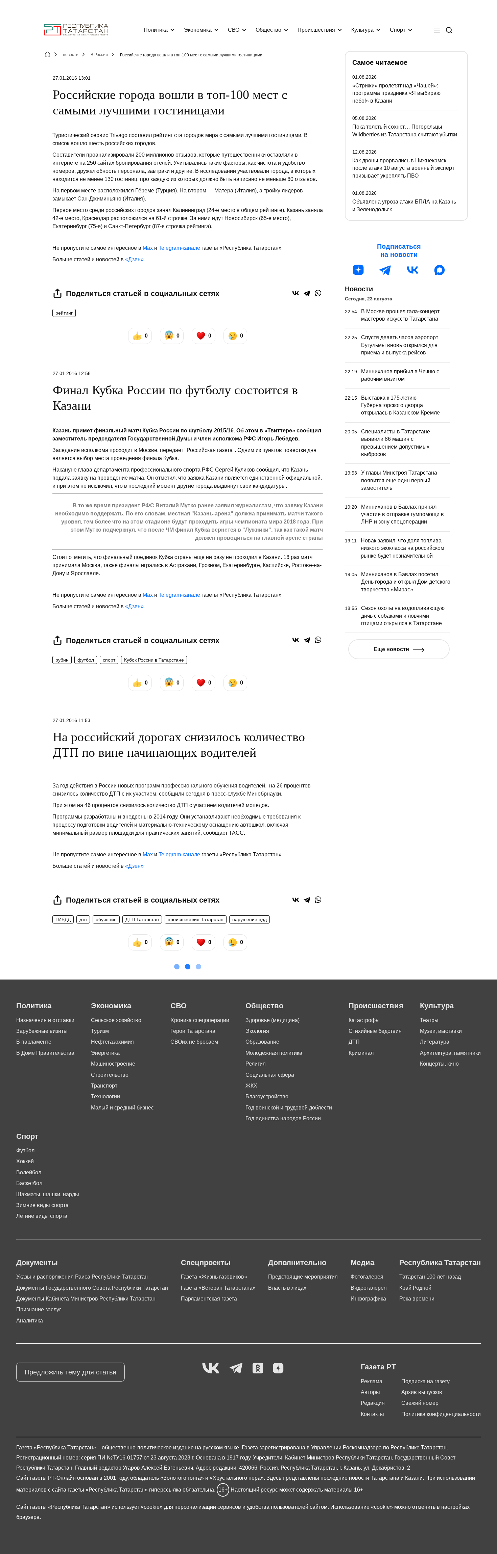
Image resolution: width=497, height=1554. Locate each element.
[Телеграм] (385, 270)
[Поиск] (449, 30)
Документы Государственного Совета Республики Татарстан (92, 1288)
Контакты (372, 1414)
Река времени (416, 1299)
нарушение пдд (249, 919)
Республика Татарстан (440, 1262)
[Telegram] (307, 293)
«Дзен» (134, 259)
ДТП (354, 1042)
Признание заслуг (38, 1309)
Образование (262, 1042)
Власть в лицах (287, 1288)
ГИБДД (63, 919)
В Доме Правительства (45, 1053)
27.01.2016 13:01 (72, 78)
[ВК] (412, 270)
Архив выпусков (421, 1392)
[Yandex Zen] (278, 1368)
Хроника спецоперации (199, 1020)
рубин (62, 660)
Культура (362, 30)
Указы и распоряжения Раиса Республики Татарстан (82, 1277)
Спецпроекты (206, 1262)
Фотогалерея (367, 1277)
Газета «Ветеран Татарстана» (218, 1288)
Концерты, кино (439, 1064)
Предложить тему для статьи (70, 1372)
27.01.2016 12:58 (72, 373)
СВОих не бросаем (194, 1042)
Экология (257, 1031)
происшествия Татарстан (195, 919)
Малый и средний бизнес (122, 1107)
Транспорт (104, 1086)
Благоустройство (266, 1096)
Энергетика (105, 1053)
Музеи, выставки (441, 1031)
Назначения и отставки (45, 1020)
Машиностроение (113, 1064)
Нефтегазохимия (112, 1042)
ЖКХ (251, 1086)
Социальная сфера (269, 1075)
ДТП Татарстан (142, 919)
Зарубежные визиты (42, 1031)
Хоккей (25, 1161)
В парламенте (33, 1042)
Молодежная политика (273, 1053)
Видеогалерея (369, 1288)
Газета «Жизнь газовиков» (214, 1277)
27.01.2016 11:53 (71, 720)
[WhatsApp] (318, 293)
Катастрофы (364, 1020)
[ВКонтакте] (296, 293)
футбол (85, 660)
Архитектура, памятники (450, 1053)
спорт (109, 660)
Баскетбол (29, 1183)
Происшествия (316, 30)
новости (70, 55)
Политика (156, 30)
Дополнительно (297, 1262)
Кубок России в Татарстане (154, 660)
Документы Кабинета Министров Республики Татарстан (86, 1299)
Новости (359, 289)
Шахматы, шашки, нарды (47, 1194)
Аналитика (29, 1320)
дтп (83, 919)
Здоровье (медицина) (272, 1020)
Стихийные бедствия (375, 1031)
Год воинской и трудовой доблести (288, 1107)
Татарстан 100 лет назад (430, 1277)
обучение (106, 919)
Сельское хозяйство (116, 1020)
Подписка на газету (425, 1381)
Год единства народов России (283, 1118)
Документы (37, 1262)
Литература (434, 1042)
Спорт (397, 30)
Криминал (361, 1053)
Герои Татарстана (192, 1031)
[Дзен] (358, 270)
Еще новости (391, 649)
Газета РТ (378, 1367)
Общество (268, 30)
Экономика (198, 30)
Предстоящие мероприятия (303, 1277)
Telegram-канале (179, 248)
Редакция (373, 1403)
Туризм (100, 1031)
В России (99, 55)
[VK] (211, 1368)
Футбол (25, 1150)
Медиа (362, 1262)
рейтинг (64, 313)
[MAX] (439, 270)
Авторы (370, 1392)
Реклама (371, 1381)
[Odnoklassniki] (257, 1368)
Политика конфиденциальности (441, 1414)
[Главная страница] (76, 30)
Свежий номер (420, 1403)
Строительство (109, 1075)
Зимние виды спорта (42, 1205)
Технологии (105, 1096)
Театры (429, 1020)
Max (148, 248)
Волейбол (28, 1172)
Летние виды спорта (41, 1216)
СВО (233, 30)
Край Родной (415, 1288)
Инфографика (368, 1299)
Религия (255, 1064)
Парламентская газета (209, 1299)
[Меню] (437, 30)
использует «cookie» (137, 1507)
